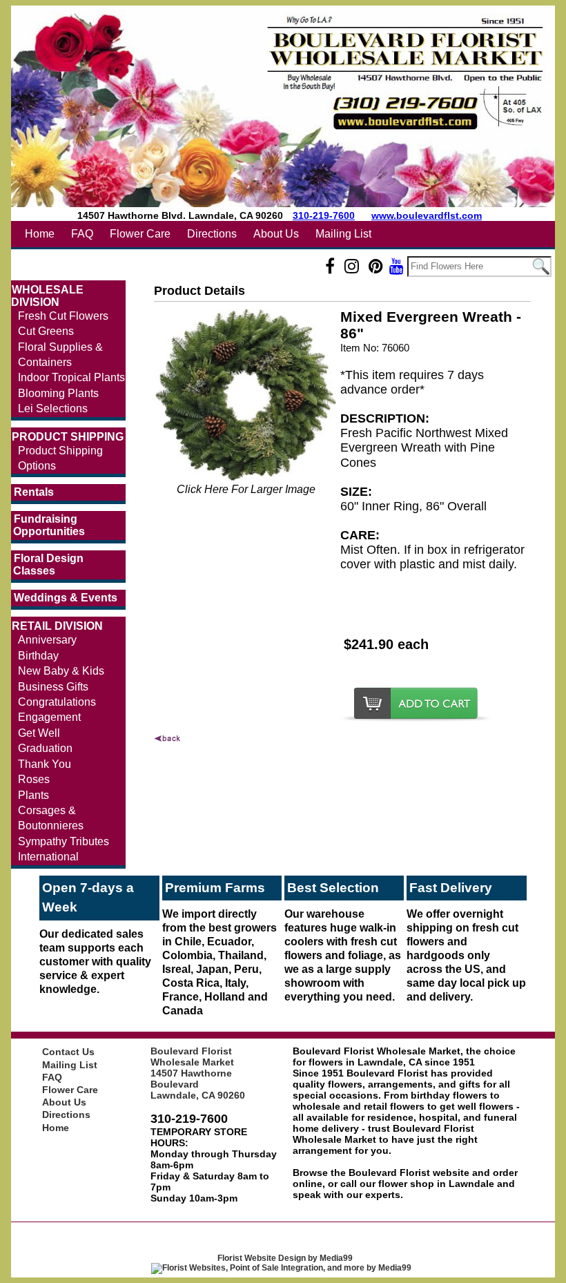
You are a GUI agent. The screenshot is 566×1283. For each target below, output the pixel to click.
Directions (212, 234)
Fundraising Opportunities (49, 525)
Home (40, 234)
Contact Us (68, 1051)
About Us (276, 234)
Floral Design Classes (48, 564)
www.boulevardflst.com (426, 215)
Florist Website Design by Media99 (285, 1258)
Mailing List (343, 234)
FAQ (82, 234)
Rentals (34, 492)
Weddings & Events (65, 598)
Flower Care (140, 234)
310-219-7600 (324, 215)
